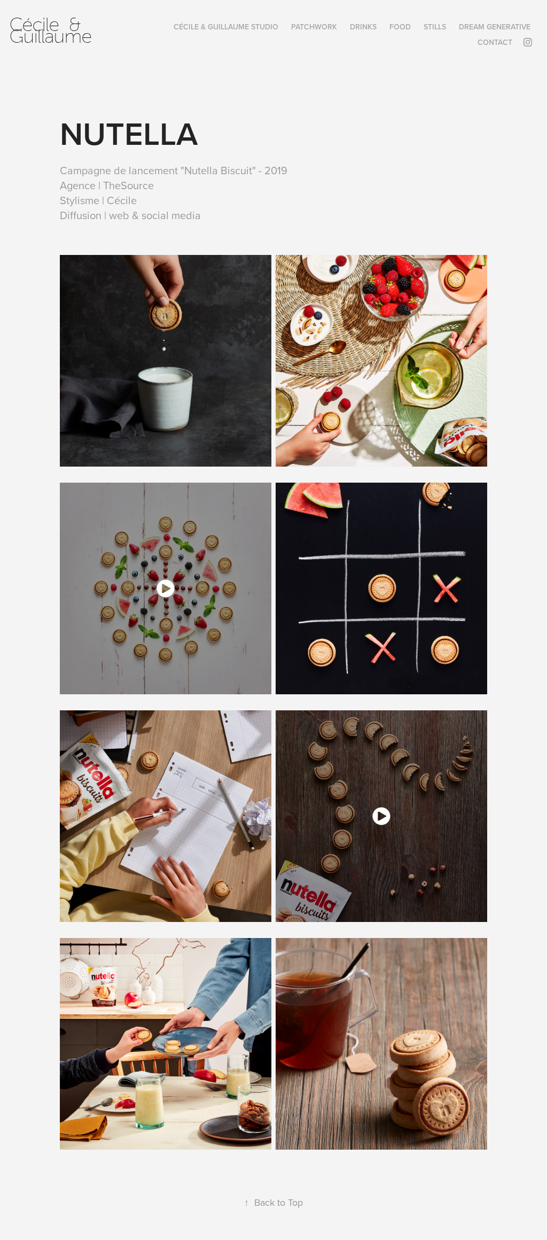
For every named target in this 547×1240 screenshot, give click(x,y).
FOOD (400, 26)
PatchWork (314, 26)
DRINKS (363, 26)
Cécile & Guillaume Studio (226, 26)
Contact (495, 42)
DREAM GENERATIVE (494, 26)
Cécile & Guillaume (51, 30)
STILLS (435, 26)
